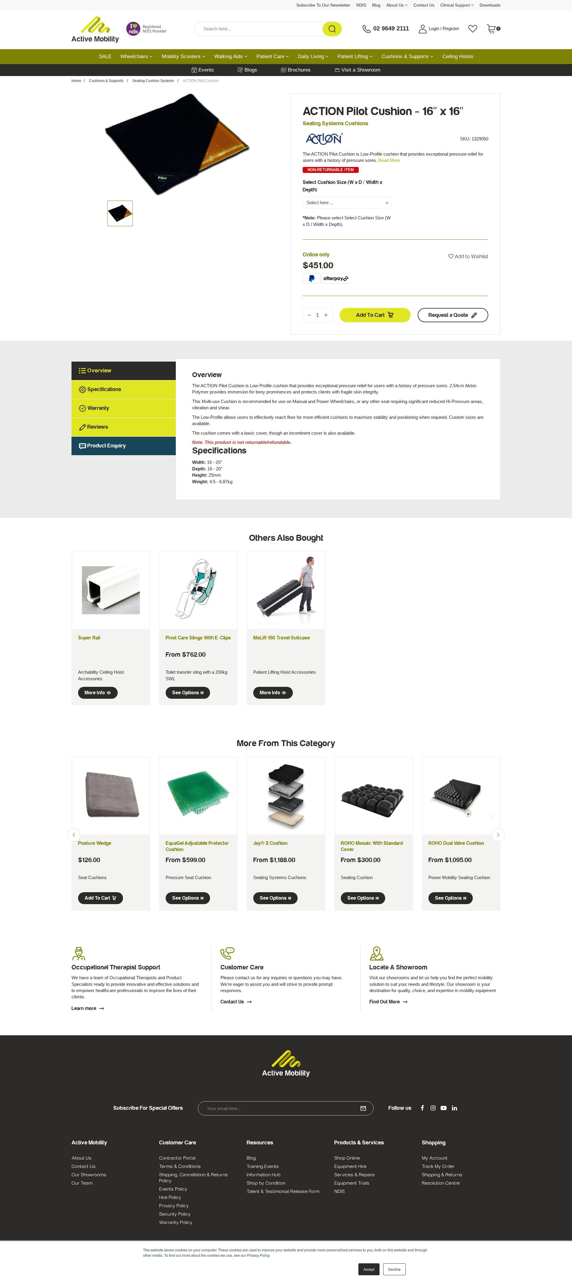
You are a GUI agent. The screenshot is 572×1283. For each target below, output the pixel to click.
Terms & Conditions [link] (180, 1166)
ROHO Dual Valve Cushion (456, 843)
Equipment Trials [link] (351, 1183)
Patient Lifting (353, 56)
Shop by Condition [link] (266, 1183)
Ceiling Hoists (457, 56)
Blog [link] (251, 1158)
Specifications (104, 389)
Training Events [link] (263, 1166)
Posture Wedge (94, 843)
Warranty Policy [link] (175, 1222)
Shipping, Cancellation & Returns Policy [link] (193, 1177)
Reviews (97, 427)
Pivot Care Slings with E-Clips (198, 638)
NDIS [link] (339, 1191)
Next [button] (498, 835)
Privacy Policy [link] (174, 1205)
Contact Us (424, 5)
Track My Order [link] (438, 1166)
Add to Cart (370, 315)
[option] (177, 145)
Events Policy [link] (173, 1189)
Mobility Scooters (182, 56)
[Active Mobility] (95, 29)
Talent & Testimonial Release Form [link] (283, 1191)
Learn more (84, 1008)
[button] (468, 256)
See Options (185, 692)
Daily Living (311, 56)
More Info (95, 692)
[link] (422, 1108)
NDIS (361, 5)
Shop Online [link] (347, 1158)
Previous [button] (73, 835)
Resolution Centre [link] (441, 1183)
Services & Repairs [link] (354, 1174)
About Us (395, 5)
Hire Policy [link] (170, 1197)
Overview (99, 371)
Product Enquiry (106, 446)
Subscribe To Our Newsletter (323, 5)
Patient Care (271, 56)
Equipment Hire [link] (350, 1166)
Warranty (98, 408)
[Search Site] (332, 29)
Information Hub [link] (263, 1174)
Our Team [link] (82, 1183)
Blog (376, 5)
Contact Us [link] (84, 1166)
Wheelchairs (135, 56)
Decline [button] (394, 1269)
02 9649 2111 (390, 28)
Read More (389, 160)
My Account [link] (434, 1158)
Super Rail (89, 638)
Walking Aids (229, 56)
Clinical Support (455, 5)
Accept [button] (368, 1269)
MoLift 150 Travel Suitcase (281, 638)
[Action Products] (324, 138)
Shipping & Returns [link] (442, 1174)
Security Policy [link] (175, 1214)
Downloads (490, 5)
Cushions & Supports (406, 56)
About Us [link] (81, 1158)
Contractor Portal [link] (177, 1158)
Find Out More (384, 1002)
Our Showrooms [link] (89, 1174)
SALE (105, 56)
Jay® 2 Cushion (270, 843)
